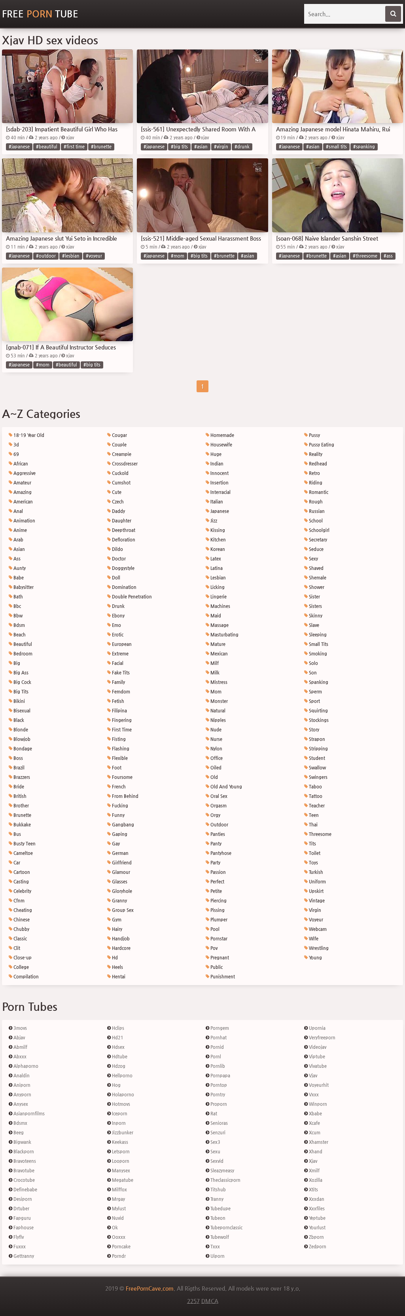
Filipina (119, 710)
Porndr (118, 1256)
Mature (217, 644)
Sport (314, 701)
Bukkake (21, 824)
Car (16, 862)
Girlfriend (121, 862)
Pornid (216, 1047)
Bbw (17, 615)
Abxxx (19, 1056)
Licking (217, 587)
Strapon (316, 739)
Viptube (316, 1056)
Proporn (218, 1104)
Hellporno (121, 1075)
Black (18, 720)
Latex (215, 558)
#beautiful (46, 146)
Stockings (318, 720)
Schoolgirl (318, 530)
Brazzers (21, 777)
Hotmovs (120, 1104)
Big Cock (21, 682)
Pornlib (217, 1066)
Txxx (214, 1246)
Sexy (313, 558)
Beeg (18, 1132)
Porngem (219, 1028)
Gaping (119, 834)
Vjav (312, 1075)
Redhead (317, 463)
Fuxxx (19, 1246)
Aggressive (24, 473)
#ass (388, 255)
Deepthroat (123, 530)
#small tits (336, 146)
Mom (215, 691)
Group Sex (122, 910)
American (22, 501)
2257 (193, 1301)
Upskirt (316, 891)
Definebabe (24, 1189)
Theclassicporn (224, 1180)
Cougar (119, 435)
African (20, 463)
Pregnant (219, 957)
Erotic (117, 634)
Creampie (121, 454)
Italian (216, 501)
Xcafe (314, 1123)
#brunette (101, 146)
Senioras (218, 1123)
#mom (177, 255)
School (315, 520)
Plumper (218, 919)
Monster (218, 701)
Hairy (116, 929)
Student (316, 758)
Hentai (118, 976)
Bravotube (23, 1170)
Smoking (317, 653)
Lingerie (218, 596)
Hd (114, 957)
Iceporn (119, 1113)
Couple (119, 444)
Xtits (313, 1189)
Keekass (119, 1142)
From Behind (124, 796)
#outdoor (46, 255)
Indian (216, 463)
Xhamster (318, 1142)
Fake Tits (120, 672)
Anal (17, 511)
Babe (18, 577)
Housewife (220, 444)
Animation (23, 520)
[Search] (393, 14)
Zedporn (317, 1246)
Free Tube (40, 13)
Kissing (217, 530)
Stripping (318, 748)
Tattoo (315, 796)
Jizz (213, 520)
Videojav (317, 1047)
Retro (314, 473)
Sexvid (216, 1161)
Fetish (117, 701)
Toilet (314, 853)
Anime (19, 530)
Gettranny (23, 1256)
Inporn (118, 1123)
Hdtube (119, 1056)
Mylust (118, 1208)
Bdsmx (19, 1123)
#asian (201, 146)
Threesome (319, 834)
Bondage (22, 748)
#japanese (19, 146)
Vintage (316, 900)
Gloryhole (121, 891)
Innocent (219, 473)
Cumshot (121, 482)
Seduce (316, 549)
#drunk (242, 146)
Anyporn (21, 1094)
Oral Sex (218, 796)
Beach (19, 634)
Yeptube (317, 1218)
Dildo (117, 549)
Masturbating (223, 634)
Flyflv (18, 1237)
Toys (313, 862)
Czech (117, 501)
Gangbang (122, 824)
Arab (17, 539)
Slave (313, 625)
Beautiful (22, 644)
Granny (119, 900)
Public (216, 967)
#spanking (364, 146)
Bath (17, 596)
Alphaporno (25, 1066)
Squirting (318, 710)
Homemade (221, 435)
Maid (215, 615)
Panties (217, 834)
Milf (214, 663)
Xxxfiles (316, 1208)
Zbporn (316, 1237)
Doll (115, 577)
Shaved (316, 568)
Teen (313, 815)
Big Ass (20, 672)
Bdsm (18, 625)
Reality (315, 454)
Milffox (119, 1189)
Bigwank (21, 1142)
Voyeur (315, 919)
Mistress (218, 682)
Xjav (312, 1161)
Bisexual (21, 710)
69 (15, 454)
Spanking (318, 682)
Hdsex (118, 1047)
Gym (116, 919)
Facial (117, 663)
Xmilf (314, 1170)
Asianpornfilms (28, 1113)
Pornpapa (219, 1075)
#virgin (221, 146)
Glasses (119, 881)
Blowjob (21, 739)
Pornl (215, 1056)
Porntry (217, 1094)
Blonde (20, 729)
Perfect (216, 881)
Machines (219, 606)
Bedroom (22, 653)
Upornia (317, 1028)
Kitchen (217, 539)
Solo (313, 663)
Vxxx (313, 1094)
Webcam (317, 929)
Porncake (121, 1246)
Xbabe (315, 1113)
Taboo (315, 786)
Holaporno (122, 1094)
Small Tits (318, 644)
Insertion (219, 482)
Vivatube (317, 1066)
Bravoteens (24, 1161)
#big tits (179, 146)
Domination (123, 587)
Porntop (218, 1085)
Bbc (16, 606)
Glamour (120, 872)
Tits (312, 843)
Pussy (314, 435)
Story (313, 729)
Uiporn (217, 1256)
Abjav (18, 1037)
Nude (215, 729)
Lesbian (217, 577)
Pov (213, 948)
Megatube (122, 1180)
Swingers (317, 777)
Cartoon (21, 872)
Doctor (118, 558)
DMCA (209, 1301)
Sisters (315, 606)
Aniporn (21, 1085)
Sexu (214, 1151)
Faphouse (23, 1227)
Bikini (18, 701)
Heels (117, 967)
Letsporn (120, 1151)
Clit (16, 948)
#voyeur (94, 255)
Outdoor (218, 824)
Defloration (123, 539)
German (120, 853)
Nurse (215, 739)
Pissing (217, 910)
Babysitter (23, 587)
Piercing (218, 900)
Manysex (120, 1170)
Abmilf (19, 1047)
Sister (314, 596)
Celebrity (21, 891)
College (20, 967)
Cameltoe (22, 853)
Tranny (216, 1199)
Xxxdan (316, 1199)
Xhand (315, 1151)
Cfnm (18, 900)
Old (213, 777)
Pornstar (218, 938)
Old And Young (225, 786)
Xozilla (315, 1180)
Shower (316, 587)
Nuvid (117, 1218)
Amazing (22, 492)
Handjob (120, 938)
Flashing (120, 748)
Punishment (222, 976)
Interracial (220, 492)
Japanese (219, 511)
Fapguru (21, 1218)
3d (15, 444)
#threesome (365, 255)
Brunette (21, 815)
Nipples (217, 720)
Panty (215, 843)
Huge (215, 454)
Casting (20, 881)
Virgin (314, 910)
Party (214, 862)
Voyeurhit (318, 1085)
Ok (114, 1227)
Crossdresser (124, 463)
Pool (214, 929)
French (118, 786)
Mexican (218, 653)
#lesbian (70, 255)
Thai (313, 824)
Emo (116, 625)
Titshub (217, 1189)
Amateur (21, 482)
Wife (313, 938)
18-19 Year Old (28, 435)
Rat (213, 1113)
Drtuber (20, 1208)
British (19, 796)
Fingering (121, 720)
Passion (217, 872)
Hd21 (117, 1037)
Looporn (120, 1161)
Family (118, 682)
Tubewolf (219, 1237)
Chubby (20, 929)
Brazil (18, 767)
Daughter (121, 520)
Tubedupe (220, 1208)
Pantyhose (220, 853)
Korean (217, 549)
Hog (116, 1085)
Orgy (214, 815)
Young (315, 957)
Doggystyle (122, 568)
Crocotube (23, 1180)
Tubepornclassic (225, 1227)
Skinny (315, 615)
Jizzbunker (122, 1132)
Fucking (119, 805)
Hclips (117, 1028)
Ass (16, 558)
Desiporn (22, 1199)
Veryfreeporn (321, 1037)
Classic (19, 938)
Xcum (314, 1132)
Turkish (315, 872)
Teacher (316, 805)
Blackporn (23, 1151)
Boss (17, 758)
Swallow (317, 767)
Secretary (317, 539)
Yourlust (317, 1227)
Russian (316, 511)
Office (216, 758)
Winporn (317, 1104)
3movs (19, 1028)
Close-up (22, 957)
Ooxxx (118, 1237)
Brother (20, 805)
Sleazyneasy (221, 1170)
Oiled (215, 767)
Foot (116, 767)
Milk (214, 672)
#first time (74, 146)
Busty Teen (24, 843)
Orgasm (218, 805)
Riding (315, 482)
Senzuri (217, 1132)
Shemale (317, 577)
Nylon (215, 748)
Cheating (22, 910)
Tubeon (217, 1218)
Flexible (119, 758)
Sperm (315, 691)
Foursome (121, 777)
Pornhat (218, 1037)
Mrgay (118, 1199)
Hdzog (118, 1066)
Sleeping (317, 634)
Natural (217, 710)
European (121, 644)
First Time (121, 729)
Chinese (21, 919)
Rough (315, 501)
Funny (118, 815)
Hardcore (121, 948)
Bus (16, 834)
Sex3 (214, 1142)
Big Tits (20, 691)
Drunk (118, 606)
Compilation (25, 976)
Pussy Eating (321, 444)
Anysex (20, 1104)
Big (16, 663)
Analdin (21, 1075)
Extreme (120, 653)
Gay (115, 843)
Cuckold (120, 473)
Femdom (120, 691)
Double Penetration (131, 596)
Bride (18, 786)
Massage (219, 625)
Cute (116, 492)
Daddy (118, 511)
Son (312, 672)
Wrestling (318, 948)
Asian (18, 549)
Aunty (19, 568)
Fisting (118, 739)
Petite (215, 891)
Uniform (317, 881)
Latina (216, 568)
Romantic (318, 492)
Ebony (118, 615)
